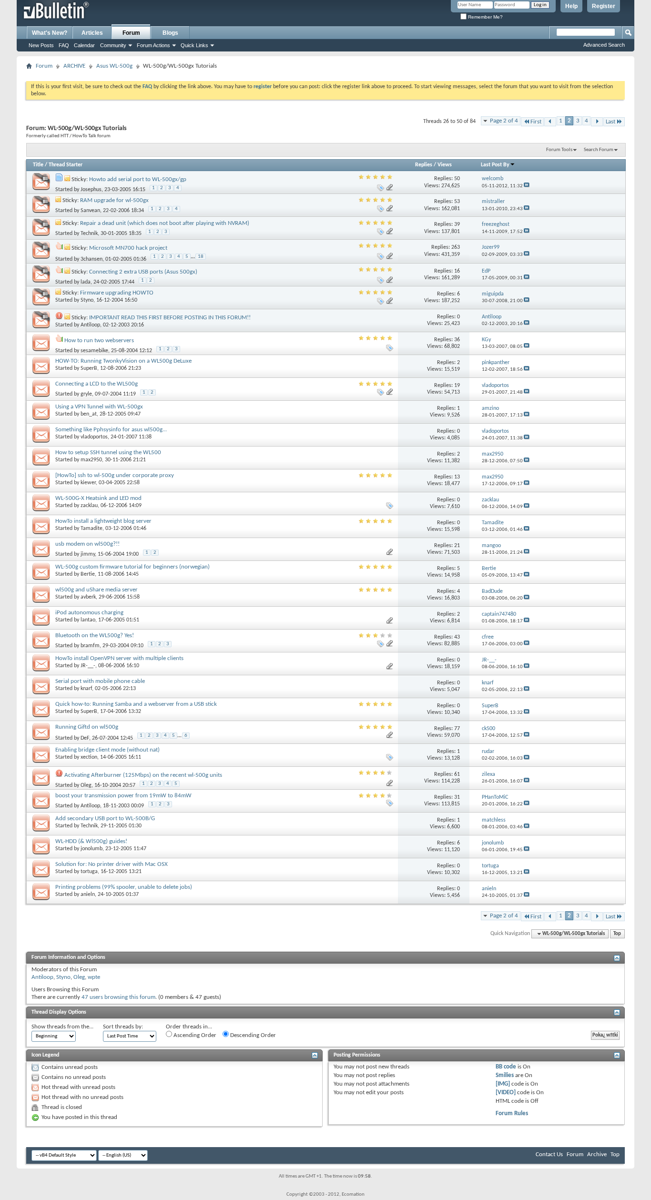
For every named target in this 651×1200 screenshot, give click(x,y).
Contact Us (549, 1154)
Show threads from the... (62, 1027)
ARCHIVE (74, 66)
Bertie (88, 574)
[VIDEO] (506, 1092)
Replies (423, 165)
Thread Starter (65, 165)
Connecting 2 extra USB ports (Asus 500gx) (143, 272)
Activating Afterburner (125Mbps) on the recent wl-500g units (143, 775)
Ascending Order (194, 1035)
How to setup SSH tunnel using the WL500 (108, 452)
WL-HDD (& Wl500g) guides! (91, 841)
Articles (92, 33)
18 (200, 256)
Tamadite (91, 528)
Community (113, 45)
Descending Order (252, 1035)
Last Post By (495, 165)
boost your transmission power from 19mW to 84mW (123, 796)
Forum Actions (153, 45)
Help (571, 6)
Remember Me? (485, 17)
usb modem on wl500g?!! (87, 544)
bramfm (90, 646)
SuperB (89, 368)
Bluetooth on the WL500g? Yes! (94, 635)
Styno (87, 300)
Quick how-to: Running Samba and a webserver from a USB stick (136, 704)
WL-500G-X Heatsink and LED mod (98, 498)
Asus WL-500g (114, 66)
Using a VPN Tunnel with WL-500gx (99, 407)
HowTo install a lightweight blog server (103, 521)
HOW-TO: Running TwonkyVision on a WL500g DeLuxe (123, 361)
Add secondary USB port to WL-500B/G (105, 818)
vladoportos (94, 437)
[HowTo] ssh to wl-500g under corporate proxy (114, 475)
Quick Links (194, 45)
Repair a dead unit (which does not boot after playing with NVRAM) (164, 223)
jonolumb (91, 849)
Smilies (505, 1075)
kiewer (88, 483)
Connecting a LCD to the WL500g (96, 384)
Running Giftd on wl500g (86, 727)
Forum (131, 33)
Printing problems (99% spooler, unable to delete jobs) (123, 887)
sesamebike (94, 351)
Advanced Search (604, 45)
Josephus (91, 190)
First (535, 122)
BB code (506, 1067)
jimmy (88, 554)
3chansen (91, 259)
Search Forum (598, 150)
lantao (88, 620)
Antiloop (90, 325)
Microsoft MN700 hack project (128, 248)
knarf (86, 689)
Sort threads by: (123, 1027)
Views (444, 165)
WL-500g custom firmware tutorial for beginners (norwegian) (132, 567)
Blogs (170, 33)
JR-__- (88, 666)
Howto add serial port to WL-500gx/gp (137, 179)
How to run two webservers (99, 340)
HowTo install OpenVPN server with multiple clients (119, 658)
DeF (85, 738)
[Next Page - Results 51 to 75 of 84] (597, 121)
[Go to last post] (526, 186)
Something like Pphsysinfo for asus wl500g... (111, 430)
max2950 (91, 460)
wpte (94, 977)
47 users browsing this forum (118, 997)
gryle (86, 394)
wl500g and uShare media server (96, 590)
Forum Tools (559, 150)
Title (38, 165)
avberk (88, 597)
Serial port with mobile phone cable (100, 681)
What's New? (49, 33)
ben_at (89, 414)
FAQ (64, 45)
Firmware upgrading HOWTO (116, 293)
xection (89, 757)
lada (86, 282)
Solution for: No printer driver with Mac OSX (111, 864)
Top (617, 933)
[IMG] (503, 1084)
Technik (89, 233)
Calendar (84, 45)
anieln (88, 894)
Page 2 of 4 (504, 121)
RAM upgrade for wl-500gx (114, 200)
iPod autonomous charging (89, 613)
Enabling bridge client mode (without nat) (107, 750)
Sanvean (90, 211)
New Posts (41, 45)
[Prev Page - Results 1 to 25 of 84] (550, 121)
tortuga (89, 872)
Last (610, 122)
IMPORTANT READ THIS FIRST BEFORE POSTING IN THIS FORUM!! (170, 318)
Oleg (86, 785)
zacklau (89, 505)
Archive (597, 1154)
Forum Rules (512, 1113)
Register (603, 6)
